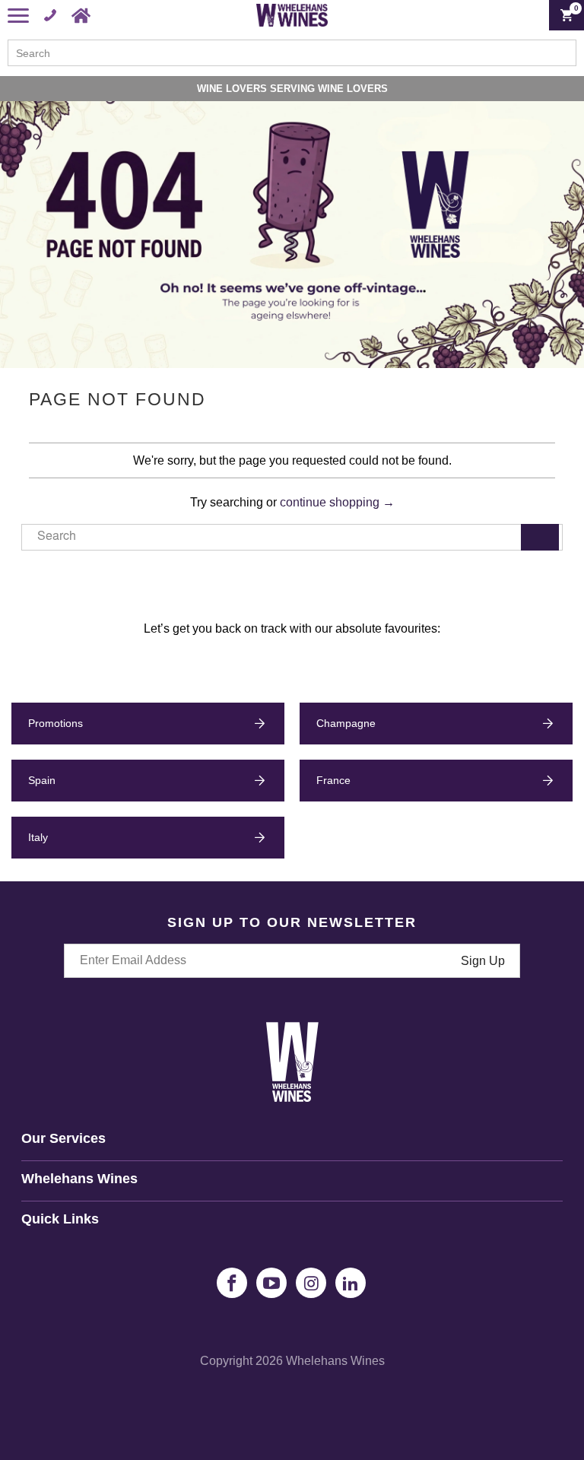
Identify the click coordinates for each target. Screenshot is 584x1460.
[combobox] (292, 53)
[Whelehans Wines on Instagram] (311, 1283)
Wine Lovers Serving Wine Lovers (292, 88)
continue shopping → (337, 502)
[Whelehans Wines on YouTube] (271, 1283)
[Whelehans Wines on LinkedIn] (350, 1283)
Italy (38, 837)
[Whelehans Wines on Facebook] (232, 1283)
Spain (42, 780)
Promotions (55, 723)
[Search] (540, 537)
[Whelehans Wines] (292, 15)
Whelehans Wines (335, 1360)
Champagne (346, 723)
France (333, 780)
